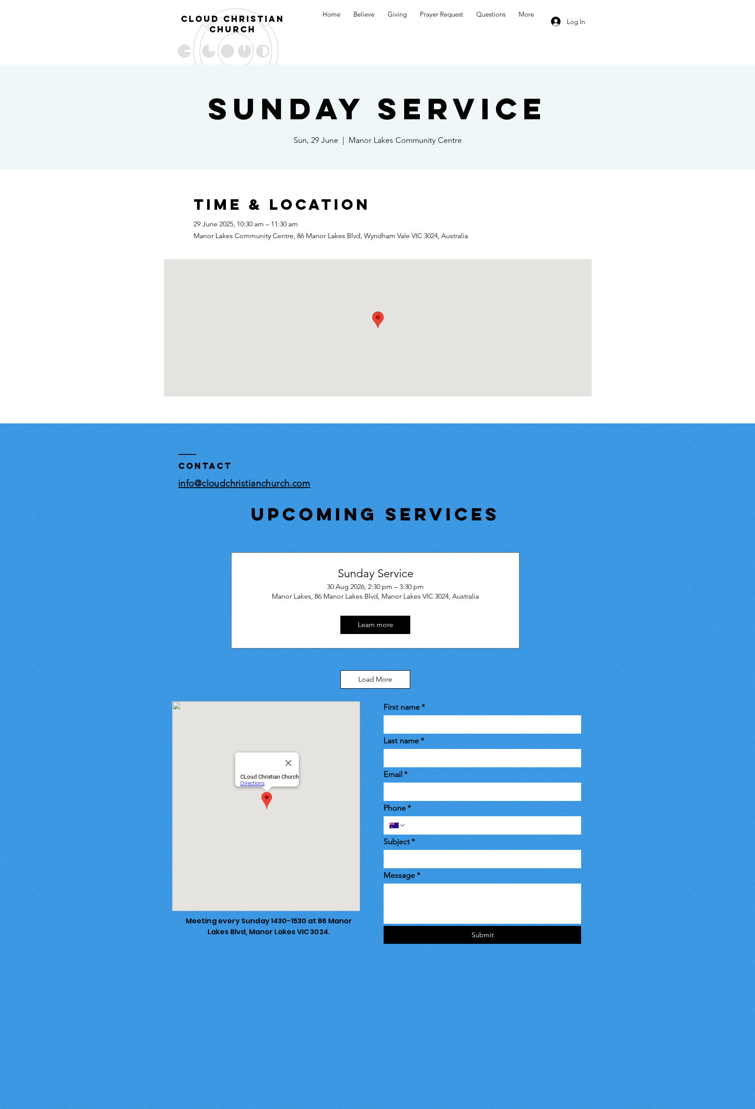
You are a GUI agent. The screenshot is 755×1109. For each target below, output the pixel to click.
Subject (399, 841)
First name (404, 707)
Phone (397, 808)
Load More (375, 679)
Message (402, 875)
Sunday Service (375, 573)
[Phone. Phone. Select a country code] (397, 825)
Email (396, 774)
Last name (404, 740)
